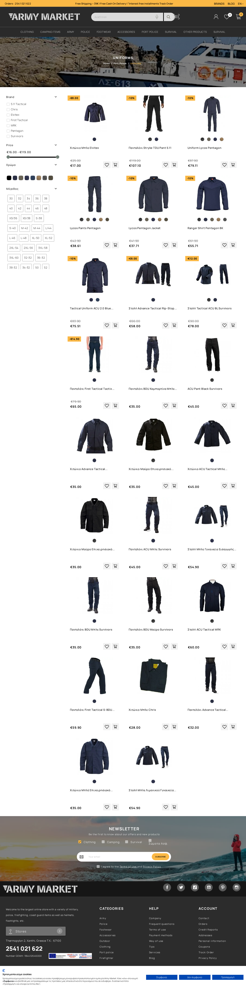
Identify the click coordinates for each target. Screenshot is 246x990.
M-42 (22, 228)
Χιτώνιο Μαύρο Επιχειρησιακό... (151, 469)
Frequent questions (162, 923)
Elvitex (15, 115)
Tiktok (195, 887)
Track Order (166, 3)
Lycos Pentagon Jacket (145, 228)
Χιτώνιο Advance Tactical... (89, 469)
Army (103, 918)
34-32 (23, 267)
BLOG (231, 3)
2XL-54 (11, 248)
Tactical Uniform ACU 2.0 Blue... (91, 308)
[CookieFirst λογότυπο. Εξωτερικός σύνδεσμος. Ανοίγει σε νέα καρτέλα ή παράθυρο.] (4, 970)
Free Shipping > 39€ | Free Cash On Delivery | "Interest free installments (117, 3)
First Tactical (19, 120)
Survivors (17, 136)
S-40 (10, 228)
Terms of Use (128, 866)
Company (155, 918)
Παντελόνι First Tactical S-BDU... (92, 710)
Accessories (108, 935)
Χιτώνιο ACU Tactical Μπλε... (207, 469)
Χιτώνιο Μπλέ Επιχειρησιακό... (91, 790)
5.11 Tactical (18, 104)
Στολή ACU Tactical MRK (204, 629)
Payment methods (161, 935)
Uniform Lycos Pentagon (205, 148)
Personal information (212, 941)
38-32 (10, 267)
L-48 (21, 238)
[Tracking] (176, 18)
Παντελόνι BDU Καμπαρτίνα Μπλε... (153, 389)
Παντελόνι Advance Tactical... (208, 710)
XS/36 (10, 218)
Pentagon (17, 131)
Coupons (204, 946)
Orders (203, 923)
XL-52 (46, 238)
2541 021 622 (23, 3)
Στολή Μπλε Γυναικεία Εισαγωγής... (212, 549)
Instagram (236, 887)
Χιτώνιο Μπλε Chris (142, 710)
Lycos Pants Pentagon (85, 228)
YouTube (209, 887)
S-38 (36, 218)
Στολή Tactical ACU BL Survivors (210, 308)
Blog (152, 958)
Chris (14, 109)
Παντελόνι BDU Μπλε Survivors (91, 629)
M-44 (34, 228)
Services (154, 952)
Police (104, 923)
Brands (219, 3)
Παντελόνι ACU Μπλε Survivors (150, 549)
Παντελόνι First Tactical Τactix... (92, 389)
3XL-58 (40, 248)
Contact (204, 918)
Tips (152, 946)
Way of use (156, 941)
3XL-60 (11, 257)
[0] (227, 17)
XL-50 (33, 238)
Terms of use (157, 929)
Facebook (167, 887)
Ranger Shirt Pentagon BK (205, 228)
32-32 (25, 257)
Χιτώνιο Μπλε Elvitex (84, 148)
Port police (107, 952)
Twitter (181, 887)
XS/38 (24, 218)
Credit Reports (208, 929)
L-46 (9, 238)
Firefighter (106, 958)
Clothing (105, 946)
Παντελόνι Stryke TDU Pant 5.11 (150, 148)
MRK (14, 125)
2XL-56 (26, 248)
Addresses (205, 935)
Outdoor (105, 941)
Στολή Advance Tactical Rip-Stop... (153, 308)
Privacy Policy (152, 866)
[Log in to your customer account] (216, 16)
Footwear (106, 929)
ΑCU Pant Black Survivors (205, 389)
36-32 (38, 257)
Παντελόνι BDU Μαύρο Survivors (151, 629)
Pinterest (223, 887)
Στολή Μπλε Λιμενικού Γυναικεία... (152, 790)
